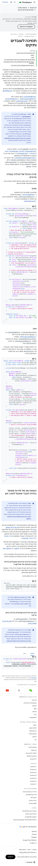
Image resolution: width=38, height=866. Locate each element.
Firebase (34, 837)
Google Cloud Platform (30, 840)
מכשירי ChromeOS (31, 753)
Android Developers (31, 34)
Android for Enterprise (30, 703)
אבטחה (34, 706)
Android (34, 700)
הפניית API (34, 797)
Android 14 (33, 775)
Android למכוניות (32, 756)
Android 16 (33, 769)
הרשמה (10, 857)
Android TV (33, 759)
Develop (33, 8)
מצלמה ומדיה (33, 734)
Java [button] (24, 653)
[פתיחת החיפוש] (15, 2)
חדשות (35, 711)
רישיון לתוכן (34, 678)
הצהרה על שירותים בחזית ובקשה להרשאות (19, 641)
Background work (26, 10)
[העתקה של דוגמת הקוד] (35, 206)
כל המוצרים (33, 843)
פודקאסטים (33, 717)
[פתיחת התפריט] (34, 2)
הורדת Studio (33, 800)
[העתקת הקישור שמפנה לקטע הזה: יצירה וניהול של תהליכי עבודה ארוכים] (28, 177)
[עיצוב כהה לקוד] (33, 206)
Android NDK (33, 803)
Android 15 (33, 772)
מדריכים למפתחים (31, 794)
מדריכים (20, 36)
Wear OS (34, 750)
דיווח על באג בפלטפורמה (29, 811)
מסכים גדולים (33, 747)
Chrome (34, 834)
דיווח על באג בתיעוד (31, 814)
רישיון (29, 849)
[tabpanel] (19, 662)
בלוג (35, 714)
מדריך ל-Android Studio (30, 792)
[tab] (32, 653)
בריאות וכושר (33, 731)
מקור (35, 709)
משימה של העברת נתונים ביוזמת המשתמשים (17, 138)
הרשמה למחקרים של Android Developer (25, 820)
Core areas (22, 8)
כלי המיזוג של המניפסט (20, 597)
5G (36, 739)
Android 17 (33, 766)
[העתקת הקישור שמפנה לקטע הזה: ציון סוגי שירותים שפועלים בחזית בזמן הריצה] (30, 615)
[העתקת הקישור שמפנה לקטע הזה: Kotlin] (30, 189)
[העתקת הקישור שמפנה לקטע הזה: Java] (31, 329)
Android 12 (33, 781)
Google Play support (31, 817)
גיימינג (35, 725)
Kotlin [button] (32, 653)
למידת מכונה (33, 728)
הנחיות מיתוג (22, 849)
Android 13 (33, 778)
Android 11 (33, 784)
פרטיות (34, 737)
